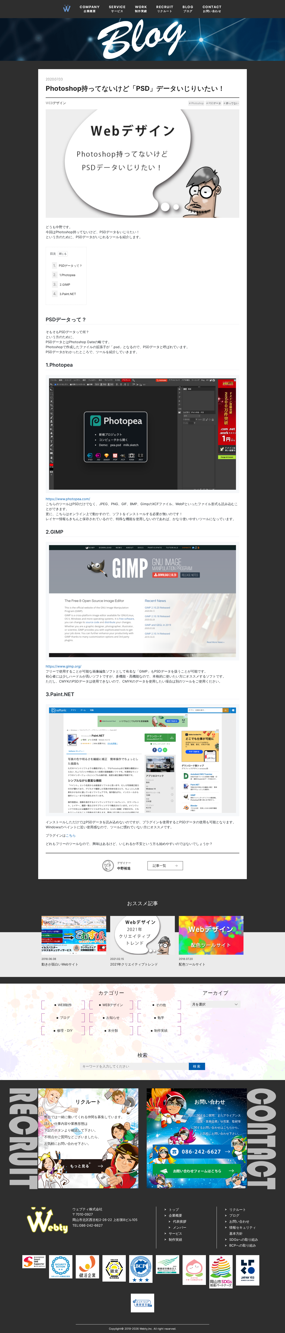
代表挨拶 (179, 1221)
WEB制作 (65, 1005)
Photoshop (197, 103)
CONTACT (212, 9)
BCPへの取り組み (242, 1245)
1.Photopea (64, 275)
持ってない (232, 103)
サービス (175, 1233)
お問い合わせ (239, 1221)
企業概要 (175, 1215)
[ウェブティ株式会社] (47, 1233)
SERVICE (117, 9)
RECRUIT (164, 9)
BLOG (188, 9)
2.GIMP (61, 284)
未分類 (113, 1030)
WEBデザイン (56, 103)
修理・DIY (65, 1030)
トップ (174, 1209)
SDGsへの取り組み (243, 1239)
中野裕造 (124, 868)
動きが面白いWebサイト (60, 964)
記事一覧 (159, 865)
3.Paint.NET (64, 294)
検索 (197, 1066)
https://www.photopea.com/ (68, 499)
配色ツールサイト (192, 964)
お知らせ (113, 1017)
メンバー (179, 1227)
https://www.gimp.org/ (63, 666)
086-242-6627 (91, 1225)
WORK (141, 9)
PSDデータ (215, 103)
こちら (71, 835)
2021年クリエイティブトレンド (134, 964)
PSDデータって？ (67, 265)
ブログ (65, 1017)
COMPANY (90, 9)
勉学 (161, 1017)
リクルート (237, 1209)
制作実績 (161, 1030)
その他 (161, 1005)
